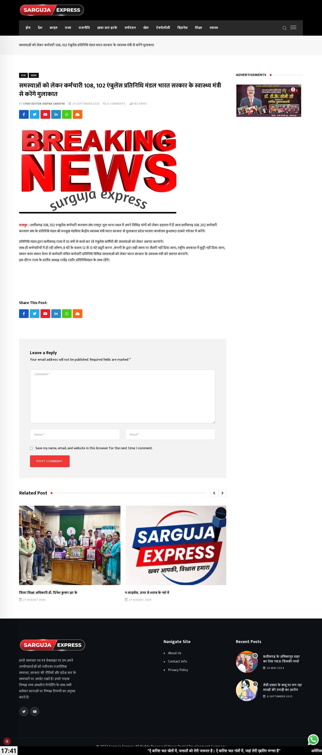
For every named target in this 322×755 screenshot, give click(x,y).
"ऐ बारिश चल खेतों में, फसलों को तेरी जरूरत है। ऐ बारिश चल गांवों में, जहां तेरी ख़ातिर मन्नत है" (183, 750)
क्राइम (53, 28)
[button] (214, 493)
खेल (146, 28)
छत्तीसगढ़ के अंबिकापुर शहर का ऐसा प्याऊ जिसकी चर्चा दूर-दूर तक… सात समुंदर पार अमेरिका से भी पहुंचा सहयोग (282, 664)
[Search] (285, 27)
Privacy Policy (178, 670)
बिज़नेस (182, 28)
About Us (174, 653)
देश (40, 28)
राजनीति (84, 28)
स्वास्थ (214, 28)
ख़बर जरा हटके (107, 28)
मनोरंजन (130, 28)
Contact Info (177, 661)
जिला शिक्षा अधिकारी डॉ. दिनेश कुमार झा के (48, 593)
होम (28, 28)
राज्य (68, 28)
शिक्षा (198, 28)
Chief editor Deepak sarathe (44, 103)
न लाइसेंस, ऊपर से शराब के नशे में (147, 593)
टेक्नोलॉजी (163, 28)
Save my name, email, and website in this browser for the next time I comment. (94, 448)
